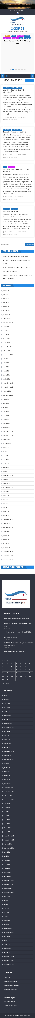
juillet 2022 (6, 447)
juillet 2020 (6, 536)
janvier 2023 (6, 427)
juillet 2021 (6, 495)
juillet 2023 (6, 403)
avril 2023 (6, 415)
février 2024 (6, 375)
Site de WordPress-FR (10, 990)
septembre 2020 (8, 528)
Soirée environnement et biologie (14, 651)
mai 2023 (6, 411)
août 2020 (6, 532)
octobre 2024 (7, 351)
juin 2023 (5, 407)
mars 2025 (6, 335)
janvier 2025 (6, 343)
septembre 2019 (8, 560)
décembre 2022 (8, 431)
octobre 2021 (7, 483)
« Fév (3, 683)
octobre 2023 (7, 391)
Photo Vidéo (27, 38)
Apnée (5, 167)
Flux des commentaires (11, 986)
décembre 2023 (8, 383)
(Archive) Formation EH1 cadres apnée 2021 (16, 170)
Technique (15, 209)
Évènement (7, 38)
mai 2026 (6, 299)
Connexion (7, 977)
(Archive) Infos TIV (10, 211)
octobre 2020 (7, 524)
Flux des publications (10, 981)
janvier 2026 (6, 315)
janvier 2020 (6, 548)
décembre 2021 (8, 475)
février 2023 (6, 423)
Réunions (18, 87)
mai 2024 (6, 367)
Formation (15, 38)
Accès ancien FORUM (11, 1006)
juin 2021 (5, 499)
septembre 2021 (8, 487)
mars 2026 (6, 307)
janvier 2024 (7, 379)
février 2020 (6, 544)
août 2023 (6, 399)
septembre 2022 (8, 443)
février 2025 (6, 339)
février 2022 (6, 467)
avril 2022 (6, 459)
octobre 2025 (7, 319)
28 (30, 676)
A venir (7, 36)
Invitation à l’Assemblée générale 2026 (15, 256)
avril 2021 (5, 508)
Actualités (20, 36)
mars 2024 (6, 371)
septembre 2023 (8, 395)
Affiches (27, 36)
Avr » (7, 683)
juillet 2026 (6, 291)
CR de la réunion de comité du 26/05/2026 (17, 267)
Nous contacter (9, 1002)
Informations (7, 129)
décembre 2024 (8, 347)
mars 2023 (6, 419)
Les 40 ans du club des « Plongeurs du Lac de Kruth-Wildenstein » (17, 276)
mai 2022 (6, 455)
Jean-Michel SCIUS (20, 117)
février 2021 (6, 516)
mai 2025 (6, 331)
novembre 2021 (8, 479)
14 (30, 670)
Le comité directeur (8, 87)
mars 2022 (6, 463)
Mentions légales (9, 998)
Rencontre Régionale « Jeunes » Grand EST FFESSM (16, 261)
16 (7, 673)
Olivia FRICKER (18, 197)
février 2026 (6, 311)
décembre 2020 (8, 520)
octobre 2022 (7, 439)
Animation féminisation (10, 271)
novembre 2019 (8, 556)
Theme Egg (26, 1016)
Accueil (13, 36)
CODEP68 (17, 28)
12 (20, 670)
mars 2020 (6, 540)
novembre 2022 (8, 435)
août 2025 (6, 327)
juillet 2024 (6, 363)
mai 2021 (5, 504)
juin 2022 (5, 451)
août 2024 (6, 359)
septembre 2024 (8, 355)
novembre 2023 (8, 387)
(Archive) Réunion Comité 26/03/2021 (13, 91)
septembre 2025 (8, 323)
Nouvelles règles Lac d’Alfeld (14, 132)
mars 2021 (6, 512)
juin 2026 (5, 295)
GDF (21, 38)
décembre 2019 (8, 552)
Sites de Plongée (17, 129)
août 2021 (6, 491)
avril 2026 (6, 303)
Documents (6, 209)
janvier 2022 (6, 471)
